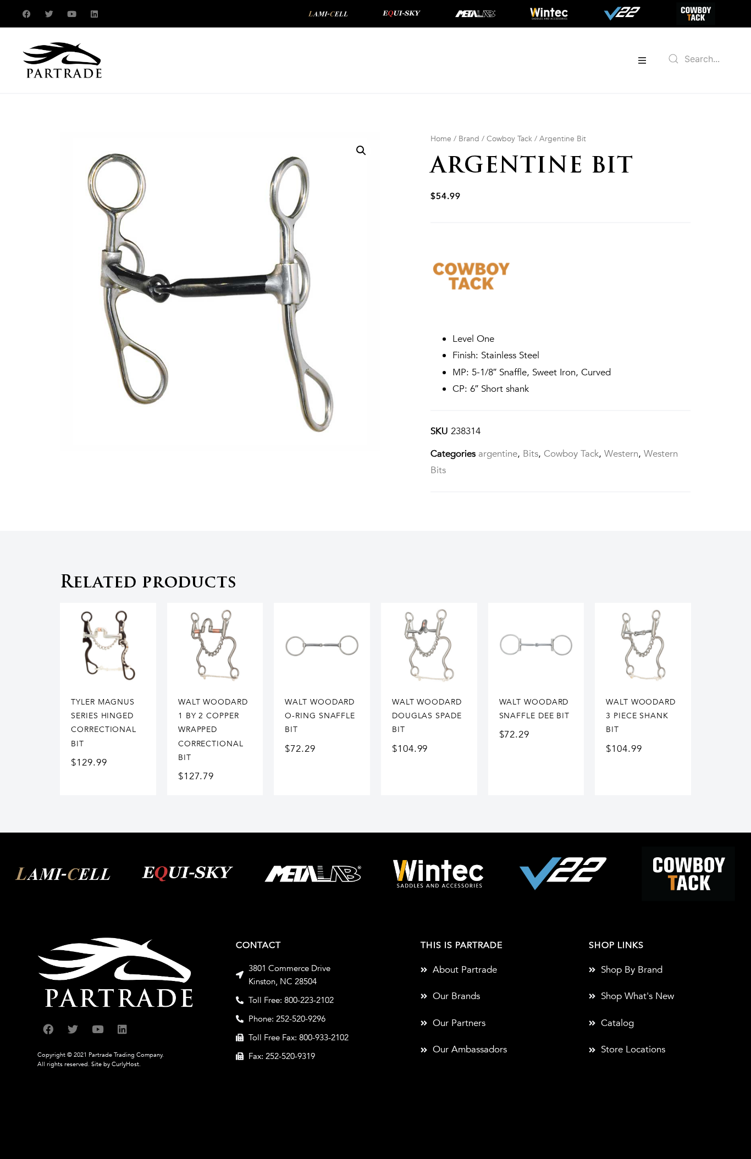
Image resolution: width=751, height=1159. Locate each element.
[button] (642, 60)
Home (440, 139)
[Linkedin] (94, 14)
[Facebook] (27, 14)
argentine (497, 453)
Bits (530, 453)
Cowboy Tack (509, 139)
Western (621, 453)
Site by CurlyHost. (116, 1064)
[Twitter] (49, 14)
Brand (469, 139)
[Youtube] (72, 14)
